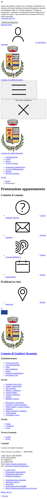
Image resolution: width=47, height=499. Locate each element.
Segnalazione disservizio (14, 474)
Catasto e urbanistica (12, 395)
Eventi (7, 439)
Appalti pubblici (11, 392)
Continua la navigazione (10, 22)
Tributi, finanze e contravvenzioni (17, 407)
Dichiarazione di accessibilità (15, 486)
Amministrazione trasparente (15, 480)
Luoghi (8, 437)
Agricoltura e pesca (12, 415)
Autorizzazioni (10, 413)
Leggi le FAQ (10, 470)
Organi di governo (12, 363)
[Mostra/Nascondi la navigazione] (19, 90)
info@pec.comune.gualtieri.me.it (17, 466)
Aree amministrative (12, 365)
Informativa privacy (12, 482)
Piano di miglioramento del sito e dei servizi (21, 488)
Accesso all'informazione (14, 169)
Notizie (8, 424)
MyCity (5, 496)
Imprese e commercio (13, 390)
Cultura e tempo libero (13, 386)
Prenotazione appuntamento (15, 472)
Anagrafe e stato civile (13, 384)
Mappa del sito (6, 492)
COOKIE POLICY (8, 18)
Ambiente (9, 409)
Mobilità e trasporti (12, 399)
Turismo (8, 397)
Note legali (9, 484)
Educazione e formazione (14, 403)
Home (7, 181)
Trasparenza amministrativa (15, 167)
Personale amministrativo (14, 373)
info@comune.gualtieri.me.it (16, 464)
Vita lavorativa (10, 388)
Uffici (7, 367)
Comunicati (9, 426)
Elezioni (8, 171)
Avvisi (7, 428)
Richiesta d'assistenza (13, 476)
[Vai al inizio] (2, 308)
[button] (11, 157)
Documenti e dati (11, 375)
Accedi (3, 177)
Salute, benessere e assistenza (16, 411)
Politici (7, 371)
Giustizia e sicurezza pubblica (16, 405)
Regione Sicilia (6, 25)
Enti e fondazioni (11, 369)
